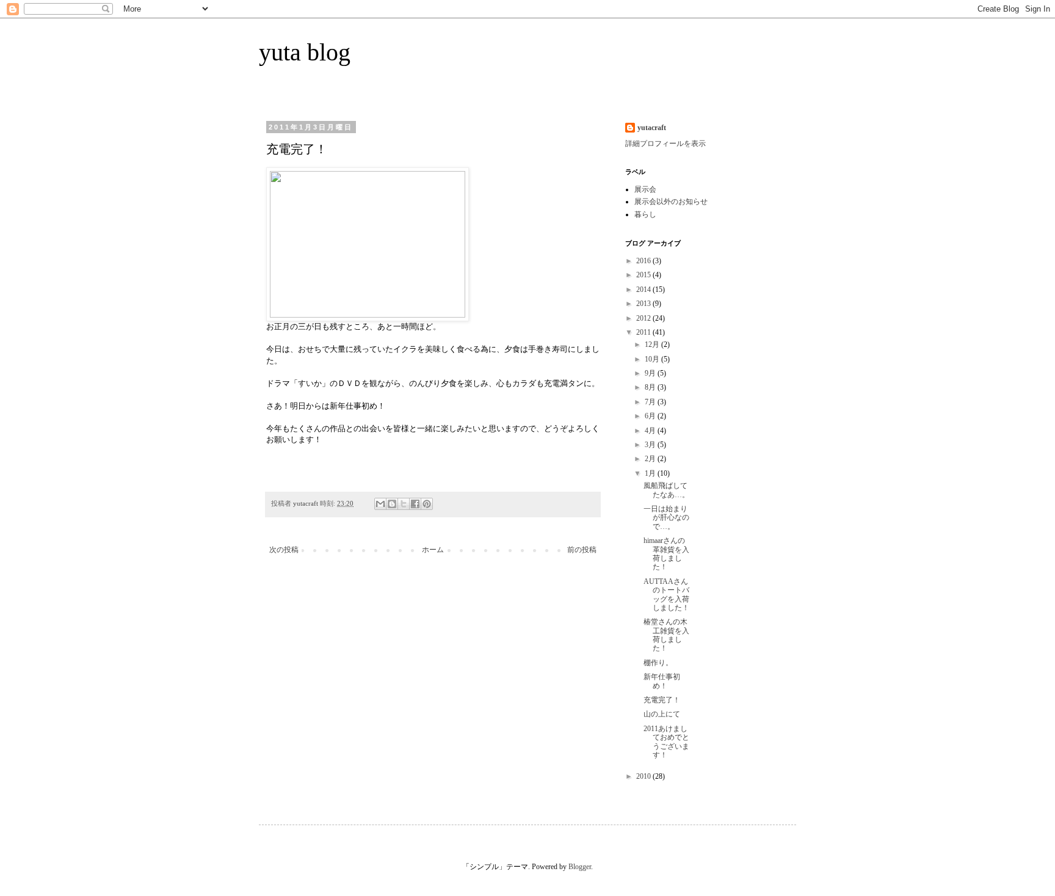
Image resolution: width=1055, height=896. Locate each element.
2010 (644, 776)
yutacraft (651, 127)
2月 (651, 458)
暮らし (645, 214)
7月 (651, 402)
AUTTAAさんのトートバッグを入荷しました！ (666, 594)
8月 (651, 387)
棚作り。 (658, 662)
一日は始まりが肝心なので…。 (666, 517)
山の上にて (662, 714)
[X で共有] (403, 504)
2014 (644, 289)
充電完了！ (662, 700)
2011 (644, 332)
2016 (644, 261)
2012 (644, 318)
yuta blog (304, 52)
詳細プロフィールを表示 (665, 143)
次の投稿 (284, 549)
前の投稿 (581, 549)
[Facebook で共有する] (415, 504)
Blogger (579, 866)
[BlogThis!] (392, 504)
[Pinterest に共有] (427, 504)
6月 (651, 416)
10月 (653, 359)
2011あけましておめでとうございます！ (666, 741)
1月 (651, 473)
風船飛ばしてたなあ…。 (666, 489)
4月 (651, 430)
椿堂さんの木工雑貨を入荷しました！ (666, 634)
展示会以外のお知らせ (671, 201)
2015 (644, 275)
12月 (653, 344)
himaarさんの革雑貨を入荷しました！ (666, 553)
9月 (651, 373)
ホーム (433, 549)
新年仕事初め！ (662, 681)
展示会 (645, 189)
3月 (651, 444)
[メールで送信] (380, 504)
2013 (644, 303)
